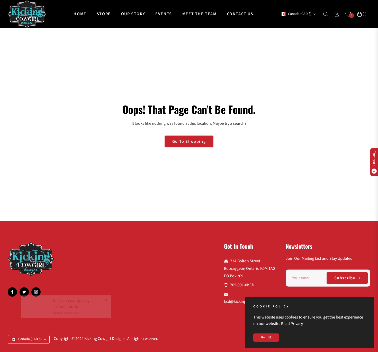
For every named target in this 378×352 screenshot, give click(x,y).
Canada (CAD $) (299, 14)
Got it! (266, 337)
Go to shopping (189, 141)
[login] (336, 14)
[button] (325, 14)
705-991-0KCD (242, 285)
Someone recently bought (73, 310)
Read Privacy (292, 323)
